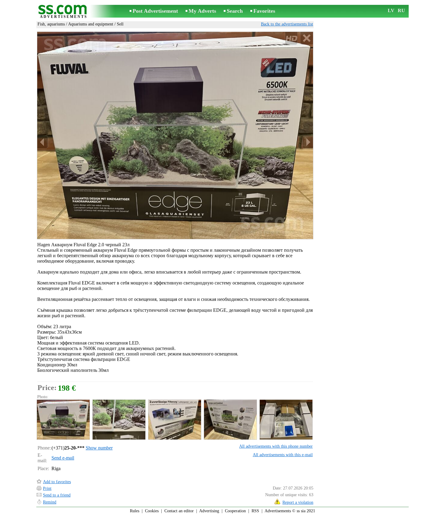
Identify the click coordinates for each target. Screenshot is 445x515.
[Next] (307, 142)
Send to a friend (57, 495)
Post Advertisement (155, 11)
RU (401, 10)
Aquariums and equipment (90, 24)
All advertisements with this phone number (276, 446)
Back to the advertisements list (287, 24)
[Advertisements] (63, 11)
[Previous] (42, 142)
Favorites (264, 11)
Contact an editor (179, 511)
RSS (255, 511)
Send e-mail (62, 457)
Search (235, 11)
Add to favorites (57, 482)
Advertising (209, 511)
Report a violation (297, 502)
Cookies (152, 511)
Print (47, 488)
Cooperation (235, 511)
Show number (99, 447)
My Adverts (202, 11)
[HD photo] (175, 135)
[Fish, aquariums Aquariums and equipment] (63, 419)
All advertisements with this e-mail (283, 455)
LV (391, 10)
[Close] (306, 38)
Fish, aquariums (51, 24)
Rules (134, 511)
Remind (49, 502)
